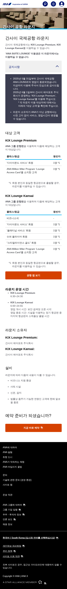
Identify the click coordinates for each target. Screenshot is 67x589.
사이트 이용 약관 (11, 556)
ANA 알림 (7, 452)
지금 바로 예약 (32, 427)
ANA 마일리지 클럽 (12, 467)
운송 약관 (7, 495)
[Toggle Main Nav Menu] (53, 3)
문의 (5, 475)
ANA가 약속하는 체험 (13, 462)
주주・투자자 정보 (12, 514)
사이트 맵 (7, 484)
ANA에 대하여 (10, 447)
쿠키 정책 (7, 551)
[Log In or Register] (61, 3)
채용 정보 (7, 524)
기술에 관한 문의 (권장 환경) (17, 480)
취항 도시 (7, 457)
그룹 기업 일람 (10, 509)
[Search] (45, 3)
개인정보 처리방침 (12, 546)
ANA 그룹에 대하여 (12, 505)
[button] (33, 66)
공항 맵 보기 (33, 275)
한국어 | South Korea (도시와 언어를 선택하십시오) (29, 537)
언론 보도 (7, 519)
